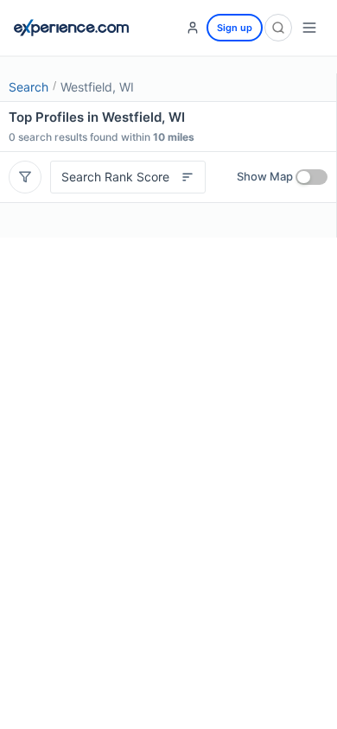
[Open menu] (309, 27)
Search (28, 86)
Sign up (234, 28)
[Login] (193, 28)
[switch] (311, 177)
